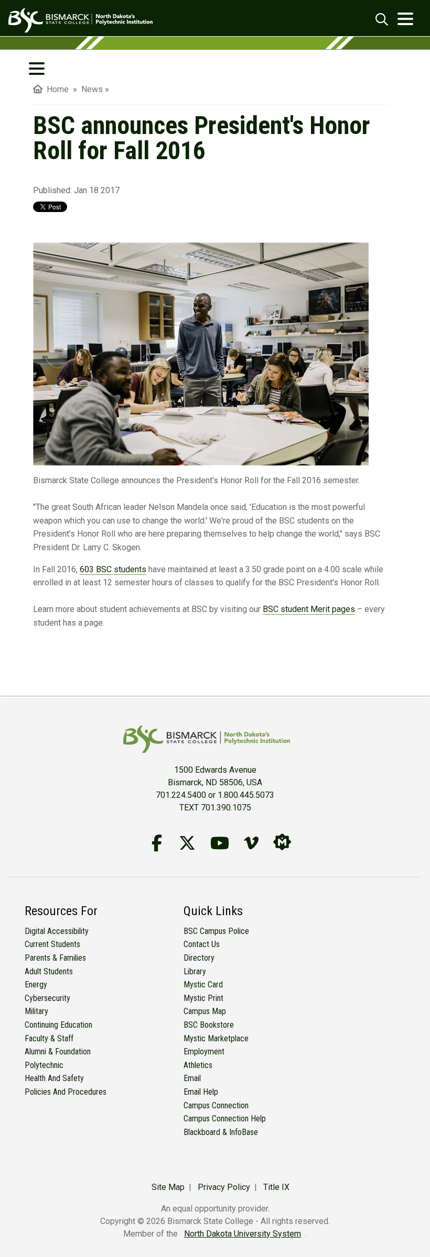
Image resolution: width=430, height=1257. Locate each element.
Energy (36, 984)
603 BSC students (113, 569)
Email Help (201, 1092)
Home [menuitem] (55, 89)
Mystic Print (203, 998)
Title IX (276, 1187)
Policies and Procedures (65, 1092)
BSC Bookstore (209, 1025)
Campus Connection (216, 1105)
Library (195, 971)
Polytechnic (44, 1065)
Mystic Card (203, 984)
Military (36, 1011)
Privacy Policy (224, 1187)
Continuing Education (58, 1025)
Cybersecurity (47, 998)
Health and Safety (54, 1078)
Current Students (52, 944)
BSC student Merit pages (309, 609)
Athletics (198, 1065)
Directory (199, 958)
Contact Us (202, 944)
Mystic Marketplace (216, 1038)
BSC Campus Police (216, 931)
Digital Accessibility (57, 931)
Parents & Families (55, 958)
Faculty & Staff (49, 1038)
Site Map (168, 1187)
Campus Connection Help (225, 1118)
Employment (204, 1051)
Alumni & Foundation (58, 1051)
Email (192, 1078)
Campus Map (205, 1011)
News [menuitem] (92, 89)
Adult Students (49, 971)
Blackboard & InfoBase (221, 1132)
